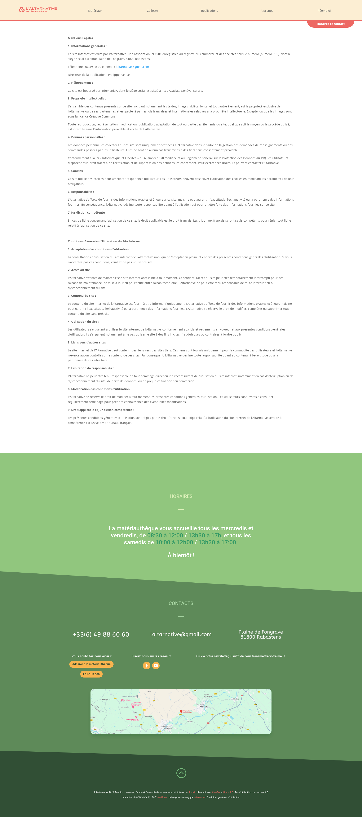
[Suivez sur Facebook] (146, 665)
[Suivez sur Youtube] (156, 665)
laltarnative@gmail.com (132, 67)
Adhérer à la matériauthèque (91, 664)
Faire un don (91, 674)
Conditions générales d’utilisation (223, 797)
